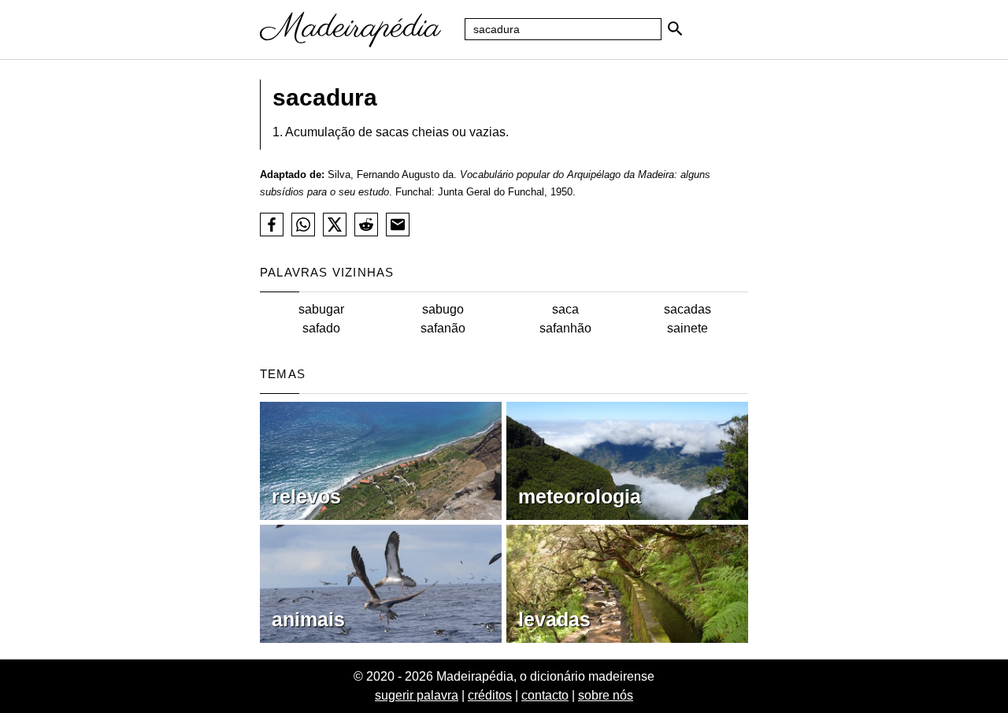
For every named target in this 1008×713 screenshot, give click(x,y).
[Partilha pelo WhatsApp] (303, 224)
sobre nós (605, 695)
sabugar (321, 309)
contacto (545, 695)
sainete (687, 328)
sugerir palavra (416, 695)
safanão (443, 328)
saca (565, 309)
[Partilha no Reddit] (366, 224)
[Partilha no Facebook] (272, 224)
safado (321, 328)
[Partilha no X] (334, 224)
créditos (490, 695)
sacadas (687, 309)
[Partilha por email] (398, 224)
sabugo (443, 309)
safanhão (565, 328)
